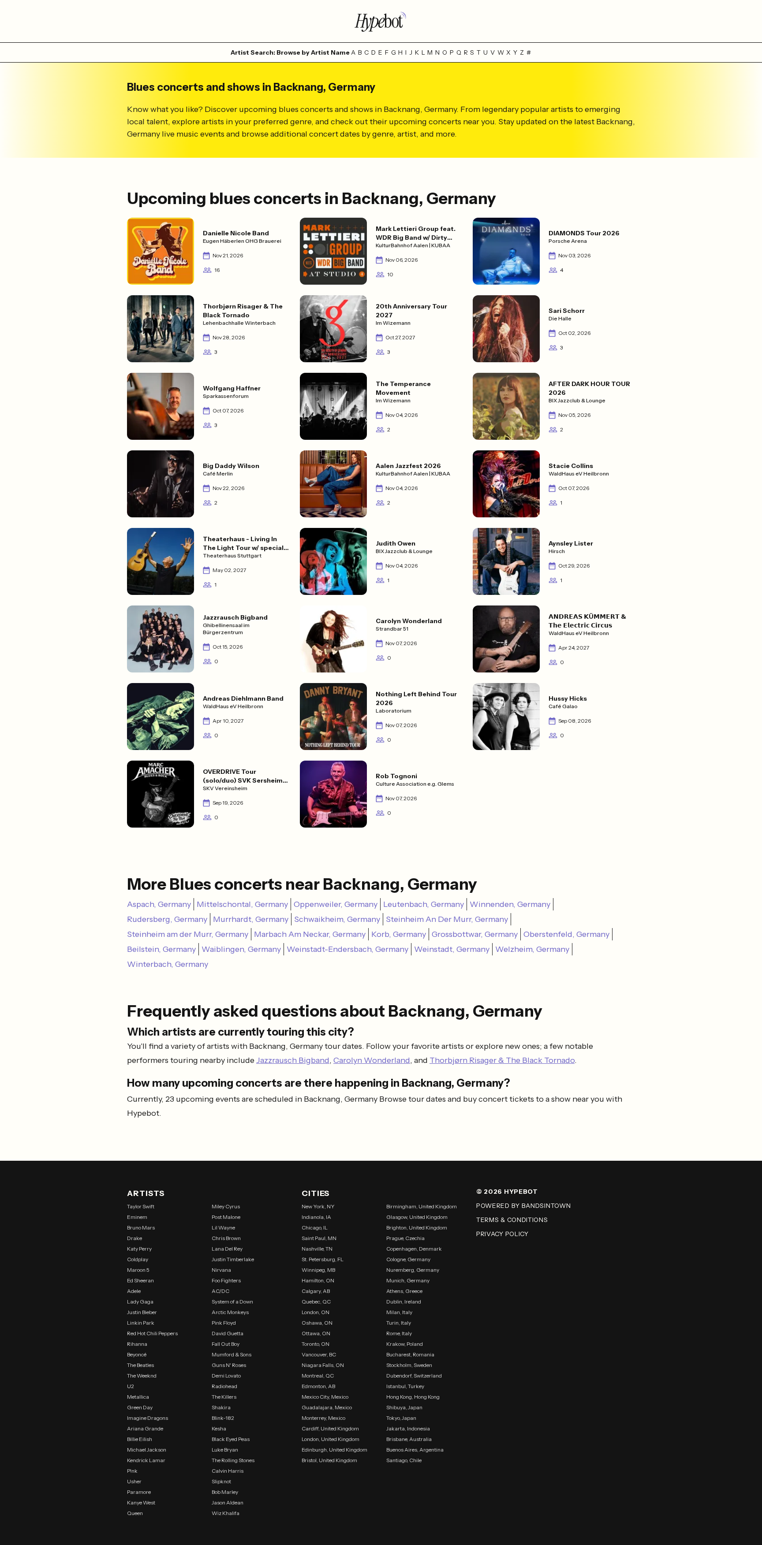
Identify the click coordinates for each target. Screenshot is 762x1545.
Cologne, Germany (408, 1259)
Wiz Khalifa (225, 1513)
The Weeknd (142, 1375)
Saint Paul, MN (319, 1238)
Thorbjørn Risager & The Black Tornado (502, 1060)
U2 (130, 1386)
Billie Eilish (139, 1439)
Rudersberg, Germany (167, 919)
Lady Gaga (140, 1301)
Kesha (219, 1428)
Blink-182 (223, 1418)
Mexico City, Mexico (325, 1396)
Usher (134, 1481)
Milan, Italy (399, 1312)
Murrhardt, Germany (250, 919)
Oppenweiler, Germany (335, 904)
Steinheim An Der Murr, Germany (447, 919)
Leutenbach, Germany (423, 904)
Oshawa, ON (317, 1322)
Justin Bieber (142, 1312)
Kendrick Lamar (146, 1460)
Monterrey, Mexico (323, 1418)
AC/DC (220, 1291)
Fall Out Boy (225, 1344)
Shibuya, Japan (404, 1407)
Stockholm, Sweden (409, 1365)
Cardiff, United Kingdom (330, 1428)
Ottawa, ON (316, 1333)
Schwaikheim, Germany (337, 919)
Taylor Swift (140, 1206)
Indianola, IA (316, 1217)
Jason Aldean (227, 1502)
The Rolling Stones (233, 1460)
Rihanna (137, 1344)
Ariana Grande (145, 1428)
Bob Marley (225, 1492)
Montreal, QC (318, 1375)
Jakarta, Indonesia (408, 1428)
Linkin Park (140, 1322)
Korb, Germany (398, 934)
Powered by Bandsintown (523, 1206)
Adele (134, 1291)
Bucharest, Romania (410, 1354)
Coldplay (137, 1259)
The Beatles (140, 1365)
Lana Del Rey (227, 1248)
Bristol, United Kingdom (329, 1460)
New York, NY (318, 1206)
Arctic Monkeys (230, 1312)
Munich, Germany (408, 1280)
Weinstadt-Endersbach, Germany (347, 949)
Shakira (221, 1407)
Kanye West (141, 1502)
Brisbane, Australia (409, 1439)
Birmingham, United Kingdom (421, 1206)
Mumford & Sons (231, 1354)
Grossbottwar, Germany (475, 934)
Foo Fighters (226, 1280)
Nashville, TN (317, 1248)
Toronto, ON (315, 1344)
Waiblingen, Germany (241, 949)
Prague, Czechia (405, 1238)
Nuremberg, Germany (412, 1269)
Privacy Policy (502, 1234)
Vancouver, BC (319, 1354)
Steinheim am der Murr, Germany (187, 934)
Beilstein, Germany (161, 949)
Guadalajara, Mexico (327, 1407)
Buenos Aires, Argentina (415, 1449)
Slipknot (221, 1481)
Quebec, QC (316, 1301)
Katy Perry (139, 1248)
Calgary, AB (316, 1291)
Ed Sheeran (140, 1280)
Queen (135, 1513)
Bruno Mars (141, 1227)
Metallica (138, 1396)
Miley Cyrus (226, 1206)
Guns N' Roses (229, 1365)
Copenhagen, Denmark (414, 1248)
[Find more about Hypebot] (381, 21)
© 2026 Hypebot (507, 1192)
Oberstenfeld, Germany (566, 934)
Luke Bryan (225, 1449)
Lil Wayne (223, 1227)
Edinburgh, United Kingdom (334, 1449)
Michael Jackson (146, 1449)
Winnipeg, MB (318, 1269)
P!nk (132, 1470)
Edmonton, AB (318, 1386)
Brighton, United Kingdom (416, 1227)
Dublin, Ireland (403, 1301)
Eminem (137, 1217)
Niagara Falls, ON (323, 1365)
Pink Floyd (224, 1322)
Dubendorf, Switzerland (414, 1375)
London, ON (315, 1312)
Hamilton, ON (318, 1280)
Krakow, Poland (404, 1344)
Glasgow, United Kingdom (417, 1217)
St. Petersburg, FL (323, 1259)
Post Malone (226, 1217)
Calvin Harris (227, 1470)
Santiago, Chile (404, 1460)
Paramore (139, 1492)
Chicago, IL (315, 1227)
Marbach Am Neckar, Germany (310, 934)
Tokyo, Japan (401, 1418)
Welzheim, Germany (532, 949)
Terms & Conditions (512, 1220)
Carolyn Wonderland (371, 1060)
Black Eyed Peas (231, 1439)
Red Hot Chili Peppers (152, 1333)
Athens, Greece (404, 1291)
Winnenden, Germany (510, 904)
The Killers (224, 1396)
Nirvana (221, 1269)
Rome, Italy (399, 1333)
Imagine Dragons (147, 1418)
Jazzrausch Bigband (292, 1060)
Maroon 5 (138, 1269)
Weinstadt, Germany (451, 949)
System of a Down (232, 1301)
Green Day (140, 1407)
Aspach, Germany (159, 904)
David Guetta (227, 1333)
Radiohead (224, 1386)
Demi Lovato (226, 1375)
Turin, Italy (398, 1322)
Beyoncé (136, 1354)
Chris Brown (226, 1238)
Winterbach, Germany (167, 964)
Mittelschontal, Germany (242, 904)
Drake (134, 1238)
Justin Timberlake (233, 1259)
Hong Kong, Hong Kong (413, 1396)
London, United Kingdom (330, 1439)
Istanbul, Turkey (405, 1386)
